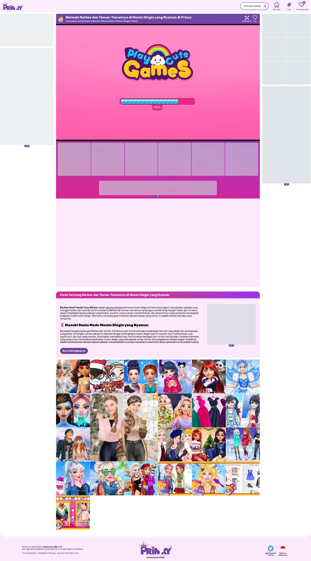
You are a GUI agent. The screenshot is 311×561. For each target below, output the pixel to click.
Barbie (96, 21)
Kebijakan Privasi (47, 553)
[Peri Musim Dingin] (243, 376)
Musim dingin (123, 21)
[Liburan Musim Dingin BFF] (209, 444)
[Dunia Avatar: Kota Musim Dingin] (107, 376)
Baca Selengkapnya (74, 351)
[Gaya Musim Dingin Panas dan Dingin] (73, 376)
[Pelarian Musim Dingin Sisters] (107, 478)
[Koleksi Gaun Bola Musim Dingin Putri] (209, 410)
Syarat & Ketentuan (67, 553)
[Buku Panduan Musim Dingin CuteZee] (243, 478)
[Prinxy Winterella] (73, 410)
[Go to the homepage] (11, 6)
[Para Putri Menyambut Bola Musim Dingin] (175, 444)
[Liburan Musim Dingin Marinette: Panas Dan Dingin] (243, 410)
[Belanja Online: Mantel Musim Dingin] (73, 512)
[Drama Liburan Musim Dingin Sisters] (243, 444)
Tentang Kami (29, 553)
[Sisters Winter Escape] (141, 478)
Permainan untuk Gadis (78, 21)
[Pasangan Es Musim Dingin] (73, 444)
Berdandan (108, 21)
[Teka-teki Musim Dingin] (175, 376)
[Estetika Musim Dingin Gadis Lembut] (175, 410)
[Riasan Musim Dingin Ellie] (209, 478)
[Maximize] (246, 18)
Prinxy (25, 547)
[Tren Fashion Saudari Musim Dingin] (73, 478)
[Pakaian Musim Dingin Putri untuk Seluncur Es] (141, 376)
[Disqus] (158, 242)
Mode (135, 21)
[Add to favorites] (255, 18)
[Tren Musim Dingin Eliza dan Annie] (175, 478)
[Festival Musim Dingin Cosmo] (209, 376)
